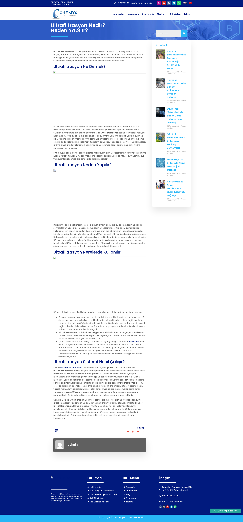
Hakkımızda (133, 14)
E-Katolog (175, 14)
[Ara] (184, 33)
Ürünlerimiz (148, 14)
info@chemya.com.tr (141, 3)
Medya (160, 14)
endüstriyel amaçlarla (71, 367)
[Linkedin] (174, 3)
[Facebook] (169, 3)
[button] (128, 431)
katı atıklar (134, 341)
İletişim (187, 14)
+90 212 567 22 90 (121, 3)
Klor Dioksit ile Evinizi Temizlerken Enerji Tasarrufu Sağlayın (176, 188)
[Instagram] (159, 3)
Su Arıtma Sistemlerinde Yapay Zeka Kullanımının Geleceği (175, 115)
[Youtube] (164, 3)
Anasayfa (118, 14)
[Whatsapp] (179, 3)
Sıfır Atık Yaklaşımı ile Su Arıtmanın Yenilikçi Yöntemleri (176, 141)
